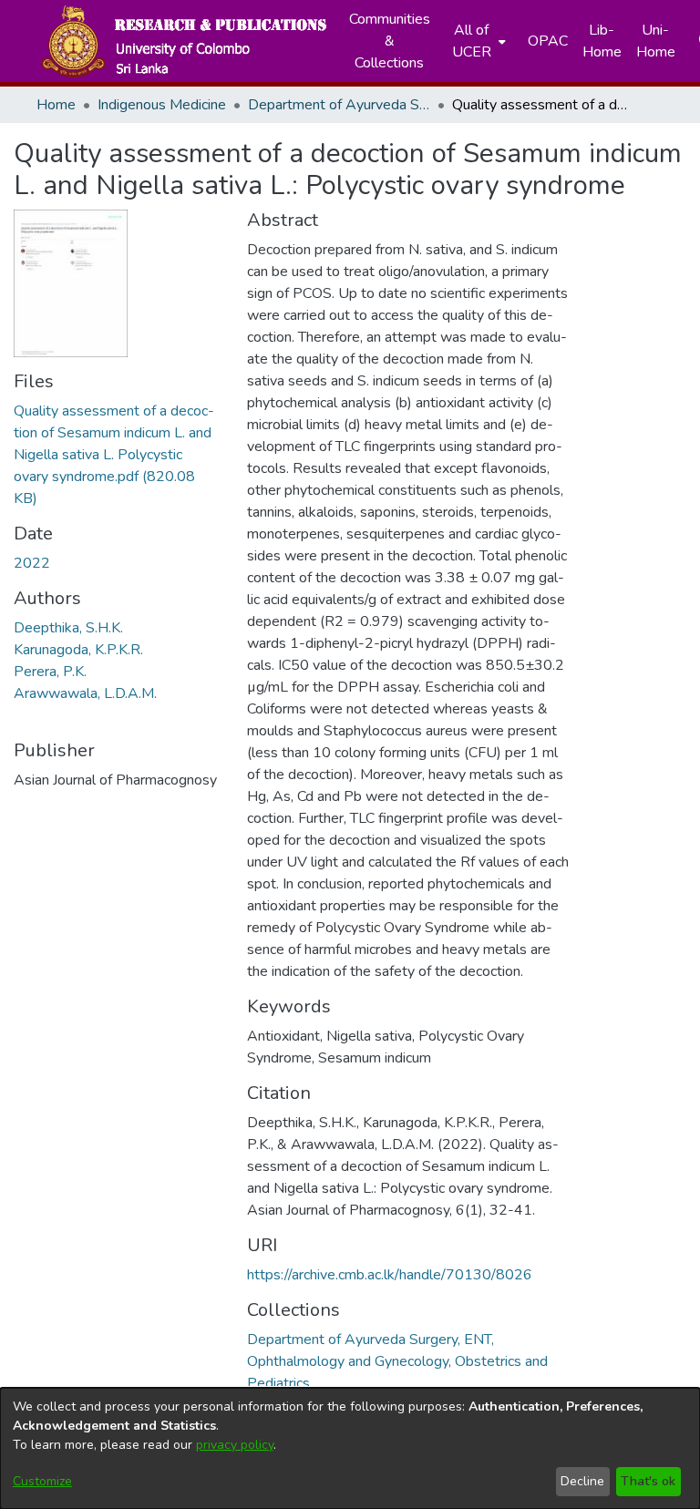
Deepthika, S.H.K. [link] (68, 628)
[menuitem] (477, 41)
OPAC (548, 41)
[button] (183, 41)
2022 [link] (32, 563)
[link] (114, 454)
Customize (42, 1481)
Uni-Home (655, 41)
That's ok (648, 1481)
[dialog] (350, 1448)
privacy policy (234, 1444)
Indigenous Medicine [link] (162, 105)
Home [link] (56, 105)
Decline (582, 1481)
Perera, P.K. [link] (50, 672)
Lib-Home (602, 41)
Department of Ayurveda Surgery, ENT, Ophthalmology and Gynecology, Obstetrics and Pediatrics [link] (339, 105)
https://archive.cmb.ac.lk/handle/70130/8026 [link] (389, 1275)
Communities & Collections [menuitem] (389, 41)
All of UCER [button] (471, 41)
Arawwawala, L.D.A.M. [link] (85, 693)
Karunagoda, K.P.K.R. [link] (78, 650)
